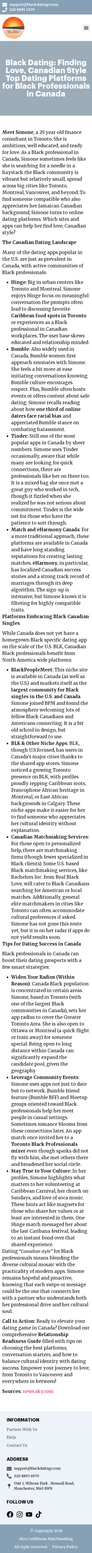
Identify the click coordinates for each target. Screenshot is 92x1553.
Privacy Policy (65, 1547)
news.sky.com (38, 1391)
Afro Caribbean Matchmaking (46, 1539)
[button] (86, 27)
